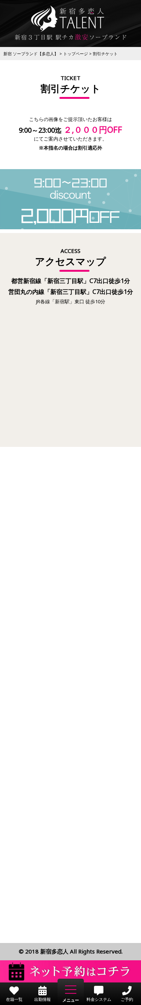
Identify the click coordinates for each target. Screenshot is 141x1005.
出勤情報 (42, 998)
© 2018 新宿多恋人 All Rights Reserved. (71, 951)
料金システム (98, 998)
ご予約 (127, 998)
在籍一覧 (14, 998)
